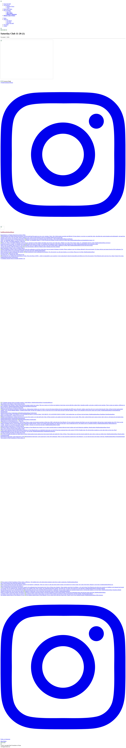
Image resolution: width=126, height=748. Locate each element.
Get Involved (7, 5)
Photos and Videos (8, 9)
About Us (6, 19)
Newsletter (6, 24)
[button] (1, 1)
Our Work (8, 22)
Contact (5, 26)
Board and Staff (10, 23)
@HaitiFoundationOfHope (7, 82)
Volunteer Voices (10, 6)
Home (5, 18)
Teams (7, 7)
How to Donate (7, 10)
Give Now (8, 11)
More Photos (3, 741)
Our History (9, 20)
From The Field (7, 3)
